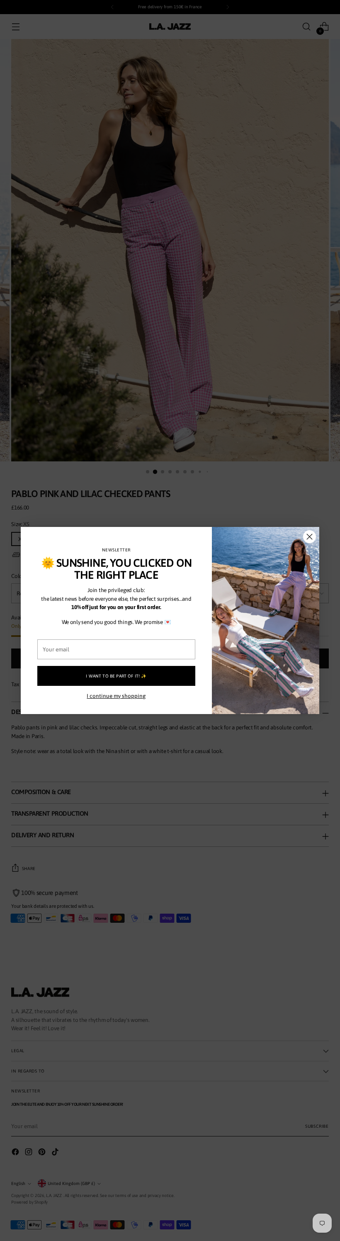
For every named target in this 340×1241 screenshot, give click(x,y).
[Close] (309, 536)
